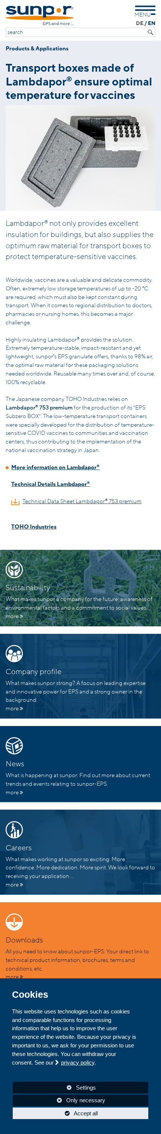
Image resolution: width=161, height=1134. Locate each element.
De (139, 23)
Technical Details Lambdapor (50, 484)
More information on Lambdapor (55, 467)
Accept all (55, 1113)
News (15, 764)
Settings (54, 1088)
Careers (19, 848)
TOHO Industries (34, 526)
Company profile (33, 672)
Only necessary (59, 1100)
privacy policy (77, 1062)
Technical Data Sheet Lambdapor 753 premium (82, 501)
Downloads (24, 940)
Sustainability (28, 588)
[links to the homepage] (40, 15)
